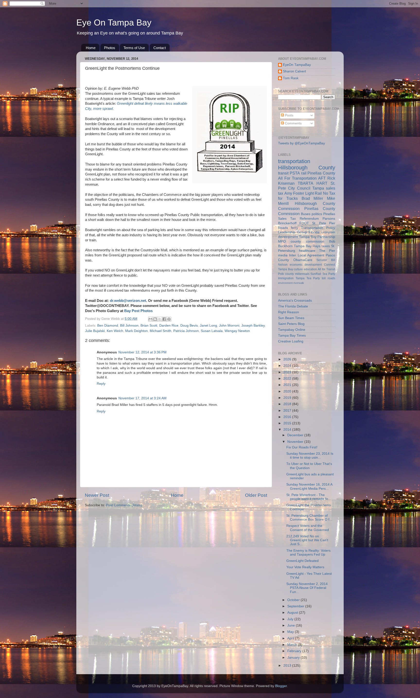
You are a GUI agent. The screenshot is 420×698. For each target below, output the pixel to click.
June (291, 625)
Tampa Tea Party (308, 278)
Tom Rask (290, 78)
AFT (322, 178)
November (295, 442)
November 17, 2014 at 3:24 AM (142, 398)
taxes (326, 246)
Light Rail (313, 193)
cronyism (328, 232)
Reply (101, 383)
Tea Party (328, 274)
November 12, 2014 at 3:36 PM (142, 352)
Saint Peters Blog (291, 324)
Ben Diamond (107, 325)
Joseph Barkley (253, 325)
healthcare (307, 251)
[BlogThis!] (155, 319)
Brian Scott (148, 325)
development (288, 237)
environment (285, 282)
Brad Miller (312, 198)
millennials (302, 274)
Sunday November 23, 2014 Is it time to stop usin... (309, 455)
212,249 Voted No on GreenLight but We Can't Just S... (307, 540)
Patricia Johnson (186, 331)
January (294, 657)
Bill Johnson (129, 325)
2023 (287, 372)
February (294, 651)
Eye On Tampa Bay (113, 22)
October (294, 600)
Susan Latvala (212, 331)
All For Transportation (297, 178)
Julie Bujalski (95, 331)
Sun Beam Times (291, 318)
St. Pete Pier (323, 223)
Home (91, 48)
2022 (287, 378)
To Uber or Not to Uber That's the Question (309, 466)
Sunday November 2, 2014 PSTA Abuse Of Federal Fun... (307, 587)
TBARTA (305, 183)
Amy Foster (294, 193)
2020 (287, 391)
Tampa (318, 188)
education (310, 269)
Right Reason (288, 312)
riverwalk (298, 282)
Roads (283, 228)
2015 (287, 423)
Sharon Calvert (294, 71)
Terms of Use (134, 48)
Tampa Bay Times (292, 335)
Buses (305, 214)
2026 (287, 359)
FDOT (304, 223)
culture (298, 269)
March (292, 644)
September (296, 606)
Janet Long (208, 325)
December (295, 435)
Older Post (256, 495)
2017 (287, 410)
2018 (287, 404)
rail (303, 173)
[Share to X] (159, 319)
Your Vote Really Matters (305, 567)
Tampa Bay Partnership (317, 237)
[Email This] (150, 319)
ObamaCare (302, 260)
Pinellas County (321, 173)
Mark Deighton (136, 331)
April (291, 638)
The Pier (327, 251)
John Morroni (229, 325)
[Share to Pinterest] (168, 319)
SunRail (315, 274)
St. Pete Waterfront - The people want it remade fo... (308, 497)
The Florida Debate (293, 306)
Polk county (286, 274)
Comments (293, 123)
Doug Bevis (189, 325)
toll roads (328, 278)
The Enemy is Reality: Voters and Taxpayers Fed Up (308, 552)
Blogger (281, 686)
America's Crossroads (295, 300)
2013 (287, 665)
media (283, 255)
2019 (287, 398)
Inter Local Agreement (306, 255)
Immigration (286, 278)
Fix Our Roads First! (301, 447)
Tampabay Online (291, 330)
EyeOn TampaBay (297, 65)
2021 (287, 385)
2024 (287, 365)
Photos (109, 48)
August (293, 612)
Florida (314, 232)
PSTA (295, 173)
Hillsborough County (306, 168)
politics (317, 214)
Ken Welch (115, 331)
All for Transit (326, 269)
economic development (306, 264)
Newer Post (97, 495)
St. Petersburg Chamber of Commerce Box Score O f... (309, 517)
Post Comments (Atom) (124, 505)
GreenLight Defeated (302, 561)
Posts (288, 115)
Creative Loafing (290, 341)
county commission (307, 241)
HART (321, 183)
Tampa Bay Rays (307, 246)
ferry (294, 228)
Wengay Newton (237, 331)
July (290, 619)
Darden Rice (168, 325)
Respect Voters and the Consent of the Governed (307, 528)
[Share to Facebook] (164, 319)
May (291, 632)
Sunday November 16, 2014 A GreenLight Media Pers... (309, 486)
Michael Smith (160, 331)
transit (283, 173)
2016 (287, 417)
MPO (282, 241)
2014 (287, 429)
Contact (159, 48)
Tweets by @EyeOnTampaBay (301, 143)
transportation (294, 161)
